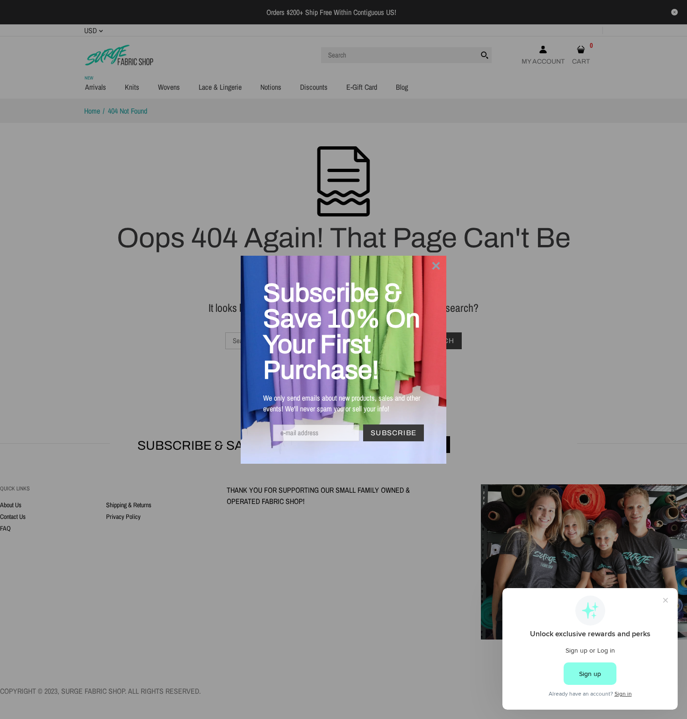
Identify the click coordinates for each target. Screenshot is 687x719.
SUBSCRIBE (393, 433)
